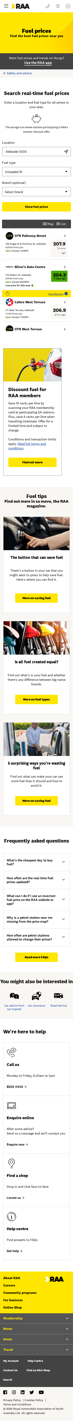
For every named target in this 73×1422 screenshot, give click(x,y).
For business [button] (13, 1300)
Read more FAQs (36, 957)
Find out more (32, 462)
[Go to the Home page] (27, 6)
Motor (7, 1329)
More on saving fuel (37, 598)
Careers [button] (9, 1285)
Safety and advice (19, 73)
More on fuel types (36, 699)
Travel (8, 1349)
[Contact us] (48, 6)
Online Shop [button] (12, 1307)
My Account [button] (11, 1361)
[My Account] (68, 6)
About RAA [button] (11, 1278)
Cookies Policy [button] (34, 1400)
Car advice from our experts (14, 1007)
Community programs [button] (19, 1293)
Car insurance (36, 1005)
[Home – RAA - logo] (54, 1281)
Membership (13, 1318)
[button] (36, 862)
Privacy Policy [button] (12, 1400)
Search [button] (7, 1379)
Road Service (58, 1005)
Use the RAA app (38, 62)
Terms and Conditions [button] (17, 1404)
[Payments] (58, 6)
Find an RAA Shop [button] (38, 1370)
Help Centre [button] (35, 1361)
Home (7, 1339)
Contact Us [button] (10, 1370)
